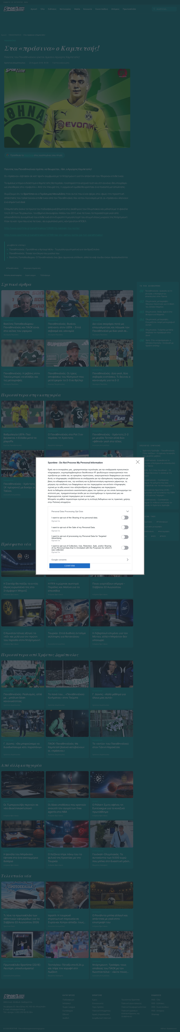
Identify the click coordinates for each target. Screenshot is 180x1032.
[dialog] (90, 516)
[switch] (125, 517)
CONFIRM (70, 566)
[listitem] (90, 511)
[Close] (138, 463)
